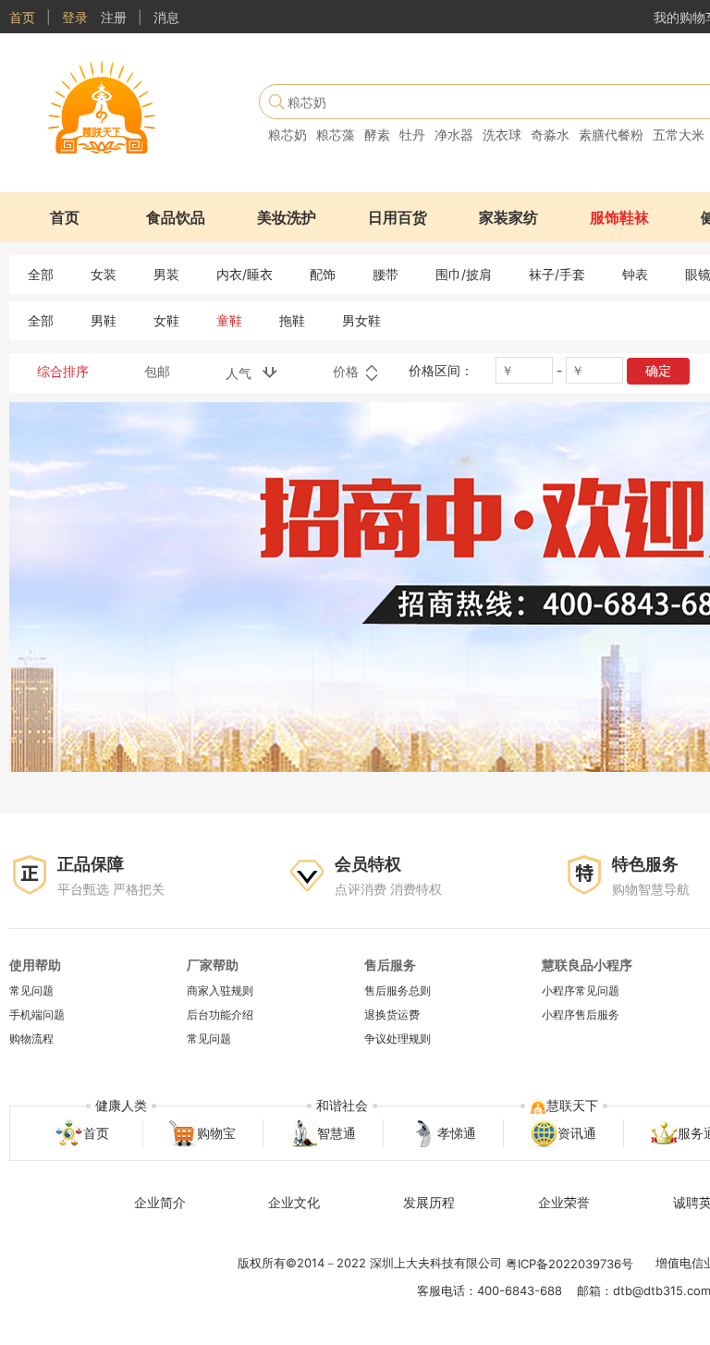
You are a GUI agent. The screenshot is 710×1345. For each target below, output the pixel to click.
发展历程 (429, 1202)
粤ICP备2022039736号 (569, 1263)
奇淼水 (550, 134)
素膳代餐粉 (611, 134)
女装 (103, 274)
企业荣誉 (564, 1202)
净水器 (454, 134)
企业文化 (294, 1202)
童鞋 (229, 320)
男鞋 (103, 320)
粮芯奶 (287, 134)
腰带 (385, 274)
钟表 (635, 274)
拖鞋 (292, 320)
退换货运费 (392, 1014)
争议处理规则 (397, 1039)
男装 (166, 274)
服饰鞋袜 (619, 217)
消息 (166, 17)
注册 (114, 17)
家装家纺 (508, 217)
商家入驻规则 (220, 990)
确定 (658, 370)
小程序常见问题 (580, 990)
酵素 (377, 134)
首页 (22, 17)
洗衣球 (502, 134)
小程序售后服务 (580, 1014)
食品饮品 (175, 217)
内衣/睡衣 (244, 274)
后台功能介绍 (220, 1014)
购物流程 (31, 1039)
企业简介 (160, 1202)
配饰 (323, 274)
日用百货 (397, 217)
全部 (41, 274)
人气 (244, 373)
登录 (75, 17)
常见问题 (31, 990)
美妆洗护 (286, 217)
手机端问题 (37, 1014)
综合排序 (63, 371)
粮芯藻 (335, 134)
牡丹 (412, 134)
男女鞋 (361, 320)
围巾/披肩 (463, 274)
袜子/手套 (557, 274)
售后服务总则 (397, 990)
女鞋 (166, 320)
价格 (347, 371)
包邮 (157, 371)
